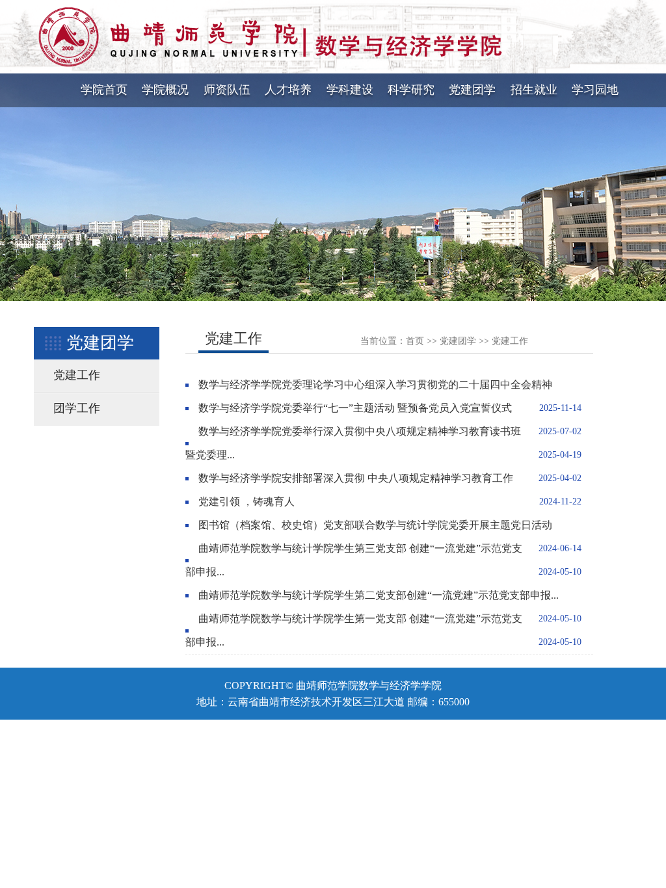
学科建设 (349, 89)
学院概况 (165, 89)
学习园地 (595, 89)
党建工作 (76, 375)
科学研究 (411, 89)
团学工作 (76, 408)
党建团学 (472, 89)
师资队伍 (227, 89)
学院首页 (104, 89)
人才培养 (288, 89)
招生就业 (534, 89)
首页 (415, 341)
